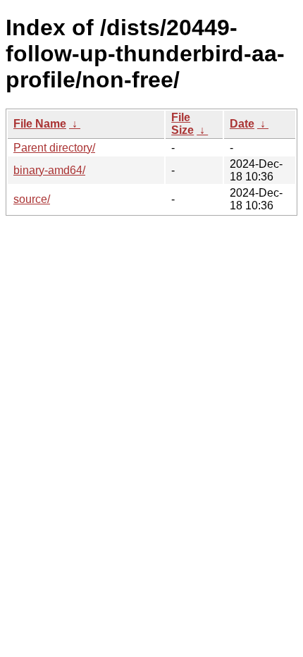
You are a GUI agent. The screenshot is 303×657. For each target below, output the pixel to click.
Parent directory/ (54, 148)
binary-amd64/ (49, 170)
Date (242, 124)
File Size (182, 123)
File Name (39, 124)
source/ (31, 199)
